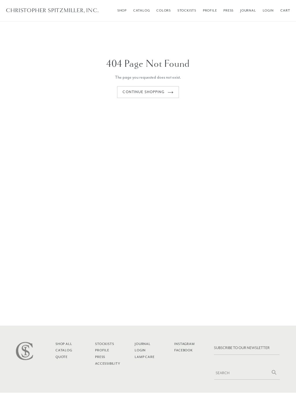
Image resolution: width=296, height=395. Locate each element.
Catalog (141, 10)
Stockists (186, 10)
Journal (248, 10)
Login (268, 10)
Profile (210, 10)
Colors (163, 10)
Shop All (64, 344)
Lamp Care (144, 357)
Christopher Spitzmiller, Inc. (52, 10)
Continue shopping (143, 92)
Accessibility (107, 363)
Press (228, 10)
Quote (62, 357)
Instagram (184, 344)
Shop (122, 10)
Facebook (183, 350)
